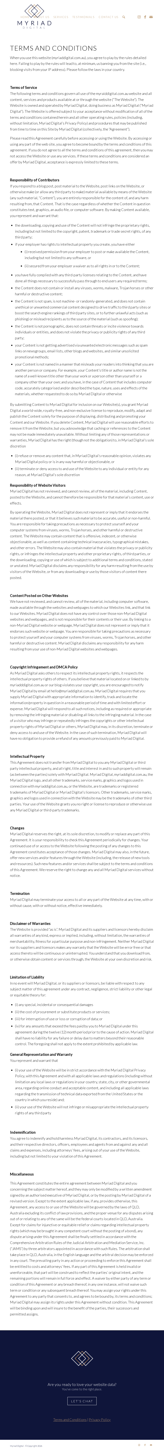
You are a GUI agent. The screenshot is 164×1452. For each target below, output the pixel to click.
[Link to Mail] (151, 17)
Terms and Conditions (70, 1419)
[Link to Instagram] (139, 17)
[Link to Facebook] (145, 17)
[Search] (124, 17)
